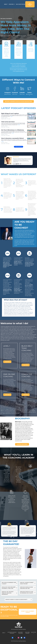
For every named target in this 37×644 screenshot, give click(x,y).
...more (11, 116)
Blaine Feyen (14, 94)
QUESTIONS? (33, 633)
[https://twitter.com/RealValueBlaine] (29, 89)
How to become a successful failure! (12, 138)
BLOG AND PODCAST (27, 633)
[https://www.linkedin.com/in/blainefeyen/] (22, 89)
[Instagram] (18, 637)
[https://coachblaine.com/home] (18, 625)
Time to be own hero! (8, 121)
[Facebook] (12, 637)
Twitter (29, 92)
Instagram (7, 92)
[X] (15, 637)
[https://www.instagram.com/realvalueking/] (8, 89)
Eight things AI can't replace (10, 113)
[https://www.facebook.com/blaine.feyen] (15, 89)
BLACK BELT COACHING (20, 633)
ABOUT (3, 632)
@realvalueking (7, 94)
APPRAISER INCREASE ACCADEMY (12, 633)
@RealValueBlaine (29, 95)
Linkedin (22, 92)
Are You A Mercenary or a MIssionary (12, 130)
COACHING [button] (11, 4)
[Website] (24, 637)
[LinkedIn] (21, 637)
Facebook (15, 92)
